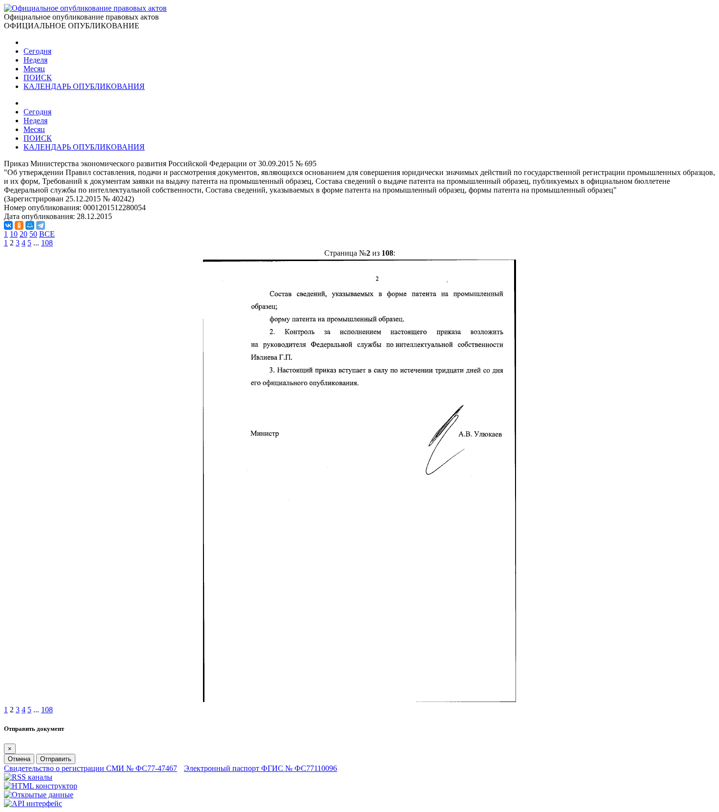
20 (23, 234)
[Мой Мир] (29, 225)
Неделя (35, 60)
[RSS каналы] (28, 777)
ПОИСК (37, 77)
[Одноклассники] (19, 225)
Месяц (34, 69)
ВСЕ (47, 234)
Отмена (19, 759)
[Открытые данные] (38, 794)
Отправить (55, 759)
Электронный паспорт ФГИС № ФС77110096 (260, 768)
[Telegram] (40, 225)
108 (47, 243)
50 (33, 234)
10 (14, 234)
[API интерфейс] (33, 803)
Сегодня (37, 51)
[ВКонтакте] (8, 225)
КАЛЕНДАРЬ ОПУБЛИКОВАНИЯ (84, 86)
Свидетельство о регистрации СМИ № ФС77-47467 (90, 768)
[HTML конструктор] (40, 786)
